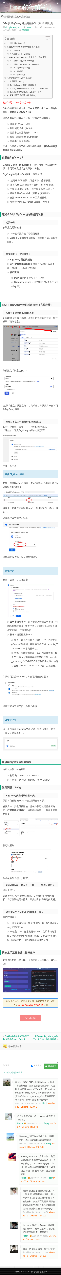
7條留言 (25, 30)
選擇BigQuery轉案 (23, 68)
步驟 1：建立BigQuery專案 (23, 60)
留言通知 (38, 1065)
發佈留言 (51, 1066)
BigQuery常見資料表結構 (20, 77)
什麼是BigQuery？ (17, 43)
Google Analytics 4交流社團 (31, 1004)
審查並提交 (21, 74)
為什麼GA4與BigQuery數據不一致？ (27, 92)
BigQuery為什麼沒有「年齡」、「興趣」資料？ (31, 88)
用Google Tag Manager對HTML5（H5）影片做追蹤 (45, 1037)
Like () (32, 1017)
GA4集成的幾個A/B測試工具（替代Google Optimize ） (16, 1037)
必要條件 (16, 50)
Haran (28, 27)
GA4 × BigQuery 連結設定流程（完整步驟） (28, 57)
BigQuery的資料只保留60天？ (24, 85)
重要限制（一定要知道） (22, 53)
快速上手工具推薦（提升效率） (23, 95)
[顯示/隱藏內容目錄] (46, 38)
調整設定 (20, 71)
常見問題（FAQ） (17, 81)
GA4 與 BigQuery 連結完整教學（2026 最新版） (28, 23)
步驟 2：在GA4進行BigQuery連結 (26, 64)
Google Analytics (12, 27)
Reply (45, 1103)
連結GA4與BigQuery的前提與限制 (24, 46)
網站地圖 (34, 1271)
